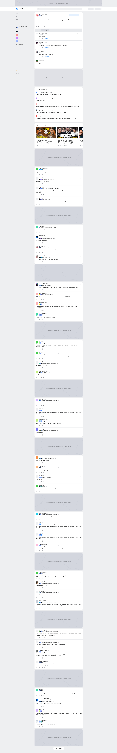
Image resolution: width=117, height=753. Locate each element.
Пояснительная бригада (50, 98)
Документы (45, 257)
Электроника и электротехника (50, 104)
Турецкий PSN (40, 100)
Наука (43, 486)
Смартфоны (45, 372)
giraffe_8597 (40, 104)
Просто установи (46, 477)
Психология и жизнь (47, 701)
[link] (46, 137)
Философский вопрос (47, 179)
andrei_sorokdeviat (41, 92)
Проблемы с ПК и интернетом (50, 363)
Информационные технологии (49, 16)
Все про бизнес (46, 170)
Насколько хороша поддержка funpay (48, 94)
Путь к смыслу (46, 199)
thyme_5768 (40, 115)
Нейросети (44, 247)
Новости (44, 573)
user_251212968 (41, 98)
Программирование (47, 722)
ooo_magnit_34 (41, 110)
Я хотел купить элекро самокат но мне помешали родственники (57, 106)
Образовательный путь (48, 458)
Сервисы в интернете (48, 238)
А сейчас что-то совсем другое (50, 188)
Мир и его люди (46, 711)
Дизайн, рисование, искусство (50, 602)
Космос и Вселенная (47, 294)
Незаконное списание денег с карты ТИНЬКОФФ (52, 112)
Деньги (47, 92)
